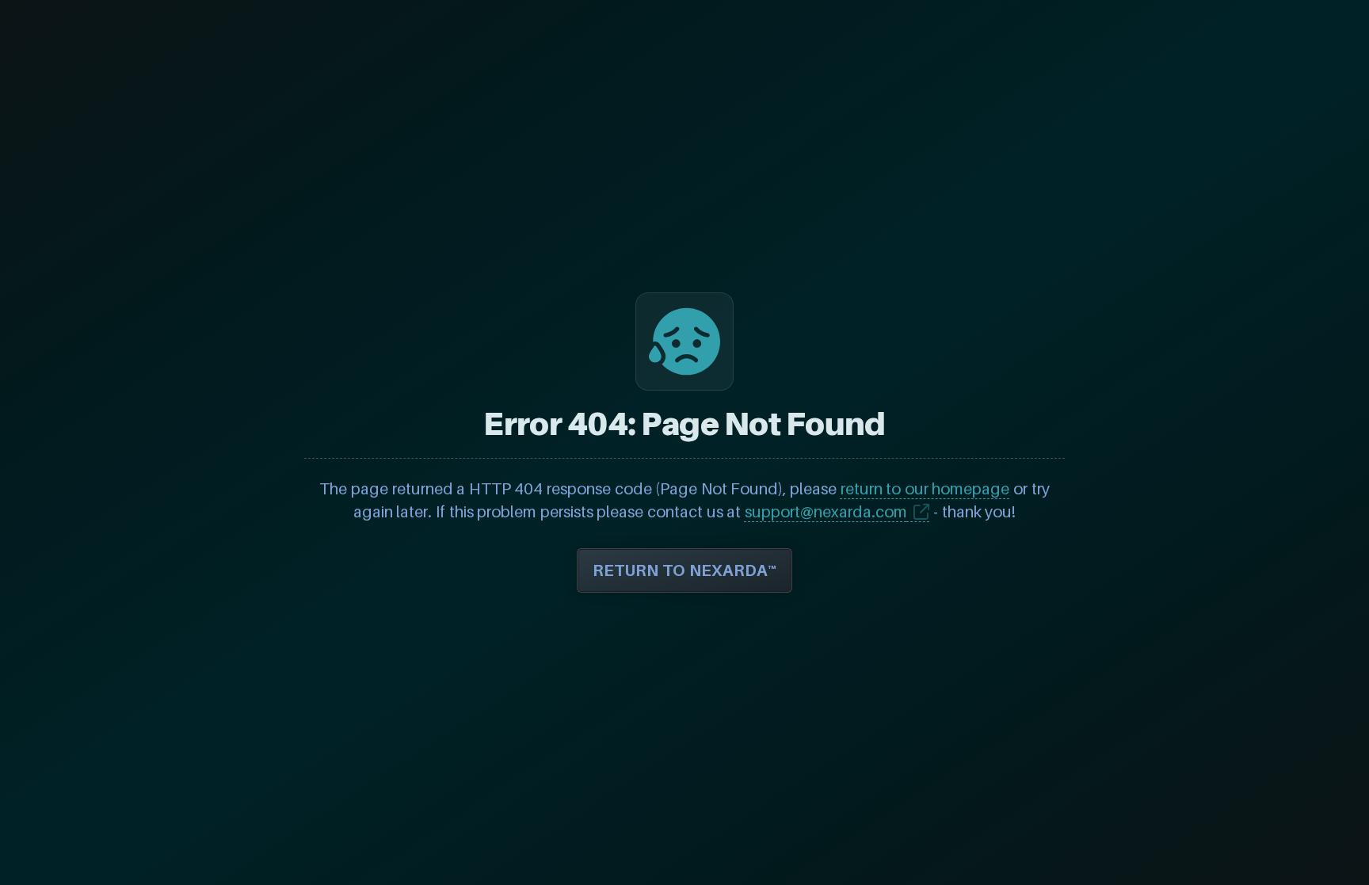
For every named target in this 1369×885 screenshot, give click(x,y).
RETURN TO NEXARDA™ (684, 570)
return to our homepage (925, 488)
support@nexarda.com (826, 511)
